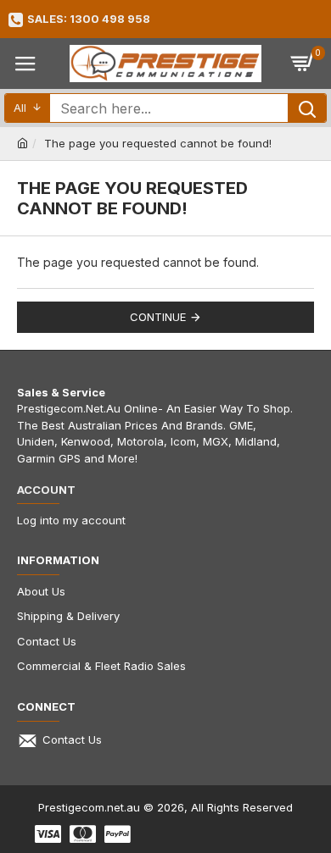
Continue (158, 317)
